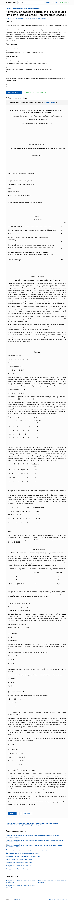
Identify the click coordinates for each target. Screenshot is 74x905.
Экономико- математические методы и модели (23, 853)
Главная (8, 8)
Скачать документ (49, 102)
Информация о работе (32, 824)
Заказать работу (64, 2)
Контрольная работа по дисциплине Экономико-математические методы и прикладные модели (33, 836)
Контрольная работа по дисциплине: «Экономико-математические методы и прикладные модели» (34, 841)
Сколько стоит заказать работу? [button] (36, 92)
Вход (48, 2)
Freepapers (18, 899)
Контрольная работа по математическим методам (20, 886)
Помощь (54, 2)
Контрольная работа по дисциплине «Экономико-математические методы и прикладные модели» (34, 846)
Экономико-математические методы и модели (23, 856)
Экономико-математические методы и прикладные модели (27, 850)
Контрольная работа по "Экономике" (19, 859)
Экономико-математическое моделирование (26, 8)
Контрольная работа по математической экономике (20, 881)
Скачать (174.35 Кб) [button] (14, 92)
